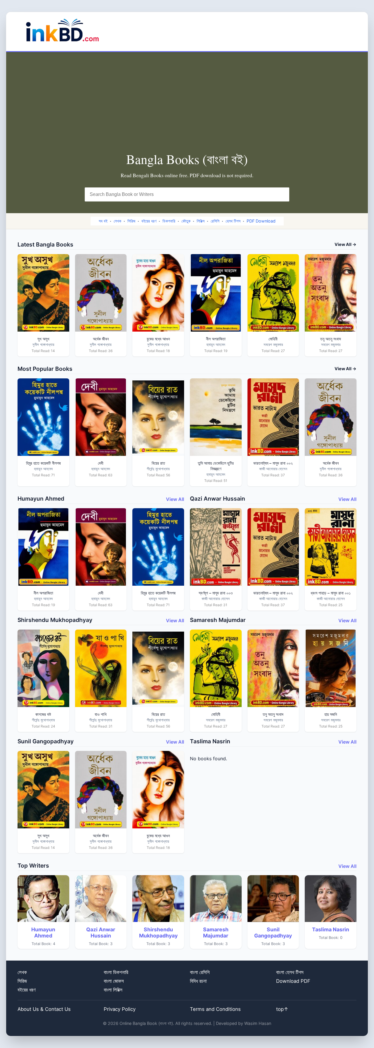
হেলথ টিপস (233, 220)
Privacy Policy (120, 1009)
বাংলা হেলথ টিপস (290, 972)
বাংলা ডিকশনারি (116, 972)
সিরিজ (131, 220)
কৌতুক (186, 220)
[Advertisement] (187, 108)
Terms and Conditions (215, 1009)
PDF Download (261, 220)
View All (175, 499)
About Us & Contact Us (44, 1009)
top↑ (282, 1009)
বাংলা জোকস (114, 981)
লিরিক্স (201, 220)
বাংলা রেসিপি (199, 972)
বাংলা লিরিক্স (113, 990)
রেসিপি (215, 220)
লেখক (117, 220)
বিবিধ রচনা (198, 981)
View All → (345, 244)
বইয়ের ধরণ (148, 220)
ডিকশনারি (168, 220)
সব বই (103, 220)
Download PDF (293, 981)
